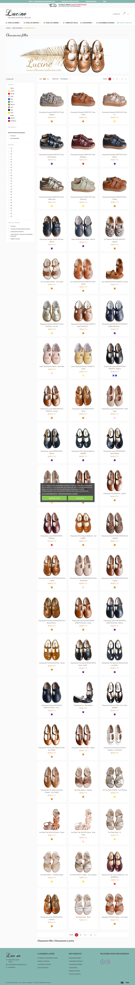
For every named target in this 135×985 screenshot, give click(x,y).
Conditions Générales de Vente (42, 982)
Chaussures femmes (75, 964)
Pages (105, 79)
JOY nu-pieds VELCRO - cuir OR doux (114, 790)
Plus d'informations (49, 493)
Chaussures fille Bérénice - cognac (114, 493)
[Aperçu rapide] (49, 86)
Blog (104, 1)
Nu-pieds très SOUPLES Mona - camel (51, 832)
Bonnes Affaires (74, 971)
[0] (123, 14)
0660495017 (12, 967)
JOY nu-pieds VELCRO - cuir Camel (51, 282)
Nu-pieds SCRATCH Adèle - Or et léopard (83, 875)
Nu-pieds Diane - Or (114, 832)
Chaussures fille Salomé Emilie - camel (52, 663)
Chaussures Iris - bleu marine (83, 705)
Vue (40, 79)
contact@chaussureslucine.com (44, 1)
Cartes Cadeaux (125, 23)
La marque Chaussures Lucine (47, 958)
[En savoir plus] (54, 86)
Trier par (55, 79)
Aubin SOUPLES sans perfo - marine (83, 239)
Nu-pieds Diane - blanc (83, 917)
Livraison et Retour (44, 964)
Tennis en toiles (71, 23)
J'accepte (80, 498)
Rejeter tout (54, 498)
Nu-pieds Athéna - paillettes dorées (51, 875)
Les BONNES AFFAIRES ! (106, 23)
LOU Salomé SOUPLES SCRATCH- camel (115, 282)
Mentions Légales (27, 982)
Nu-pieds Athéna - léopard (83, 790)
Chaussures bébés (75, 958)
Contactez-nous (42, 967)
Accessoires (73, 967)
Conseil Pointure (43, 961)
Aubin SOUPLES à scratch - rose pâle (52, 366)
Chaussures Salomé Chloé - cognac (83, 748)
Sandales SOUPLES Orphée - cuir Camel (115, 917)
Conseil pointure (91, 1)
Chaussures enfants (76, 961)
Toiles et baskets (75, 974)
